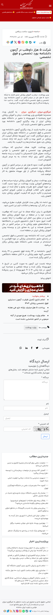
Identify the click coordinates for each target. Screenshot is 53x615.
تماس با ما (40, 611)
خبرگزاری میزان (44, 112)
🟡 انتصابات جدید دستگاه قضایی (25, 12)
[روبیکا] (8, 43)
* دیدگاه (45, 377)
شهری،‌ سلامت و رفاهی (24, 31)
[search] (2, 5)
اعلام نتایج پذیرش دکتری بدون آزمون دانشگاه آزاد (26, 565)
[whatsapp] (21, 348)
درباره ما (34, 611)
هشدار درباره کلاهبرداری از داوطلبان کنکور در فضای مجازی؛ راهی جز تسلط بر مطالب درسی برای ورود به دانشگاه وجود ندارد (28, 558)
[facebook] (31, 348)
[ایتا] (23, 43)
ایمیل (46, 413)
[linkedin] (26, 348)
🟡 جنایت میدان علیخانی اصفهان (41, 18)
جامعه (36, 31)
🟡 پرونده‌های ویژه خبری (44, 12)
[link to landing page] (26, 4)
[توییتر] (15, 43)
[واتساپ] (26, 43)
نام (47, 403)
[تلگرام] (34, 43)
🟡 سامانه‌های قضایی (8, 12)
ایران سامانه (20, 607)
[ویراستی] (11, 43)
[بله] (30, 43)
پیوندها (46, 611)
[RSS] (11, 612)
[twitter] (37, 348)
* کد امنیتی (43, 424)
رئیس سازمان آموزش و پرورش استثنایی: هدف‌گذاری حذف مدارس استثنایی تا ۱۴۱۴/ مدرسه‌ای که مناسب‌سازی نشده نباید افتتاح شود (26, 581)
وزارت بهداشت (30, 327)
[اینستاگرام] (19, 43)
